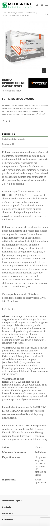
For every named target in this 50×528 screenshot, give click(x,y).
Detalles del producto (13, 139)
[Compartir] (3, 121)
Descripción (8, 133)
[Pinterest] (9, 121)
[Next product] (47, 14)
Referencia (7, 90)
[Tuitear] (6, 121)
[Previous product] (46, 14)
